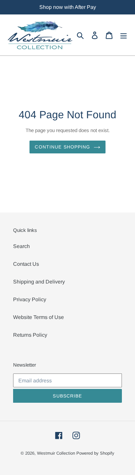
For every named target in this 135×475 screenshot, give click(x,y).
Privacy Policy (29, 299)
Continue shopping (62, 146)
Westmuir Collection (56, 453)
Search (21, 246)
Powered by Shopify (95, 453)
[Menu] (123, 35)
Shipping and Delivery (39, 281)
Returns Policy (30, 335)
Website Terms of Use (38, 317)
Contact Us (26, 264)
